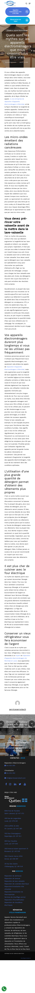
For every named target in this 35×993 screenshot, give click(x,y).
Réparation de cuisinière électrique (16, 884)
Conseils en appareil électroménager (17, 30)
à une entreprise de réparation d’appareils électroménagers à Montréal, (14, 101)
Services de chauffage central (14, 897)
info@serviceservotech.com (16, 778)
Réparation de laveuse (12, 878)
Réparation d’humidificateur (14, 900)
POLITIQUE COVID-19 (26, 958)
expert (18, 655)
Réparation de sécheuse (12, 876)
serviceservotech (11, 62)
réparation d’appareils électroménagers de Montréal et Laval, (17, 658)
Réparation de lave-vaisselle (14, 881)
